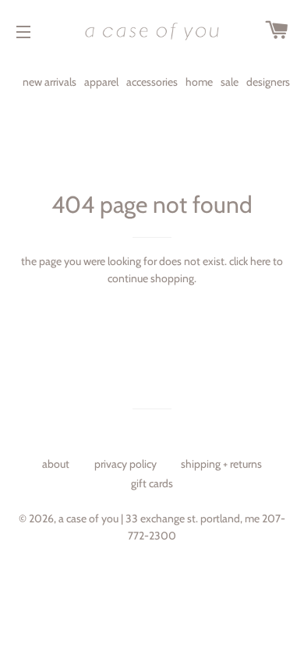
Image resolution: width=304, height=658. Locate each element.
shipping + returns (221, 464)
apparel (101, 82)
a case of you (88, 518)
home (199, 82)
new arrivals (49, 82)
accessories (152, 82)
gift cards (152, 483)
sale (230, 82)
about (55, 464)
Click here (249, 261)
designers (268, 82)
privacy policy (125, 464)
